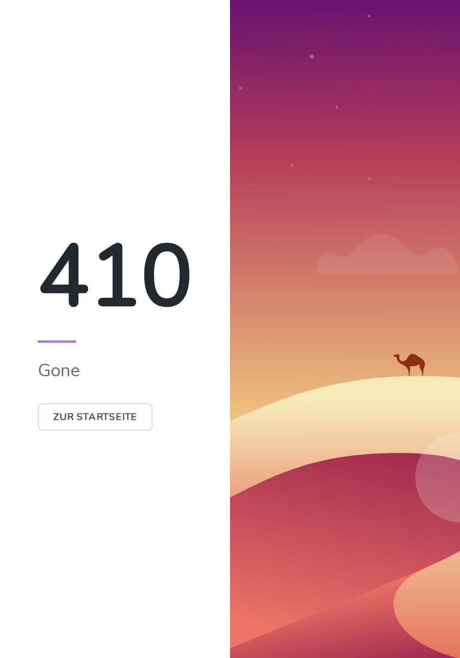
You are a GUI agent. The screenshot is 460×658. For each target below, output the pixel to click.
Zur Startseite (95, 417)
